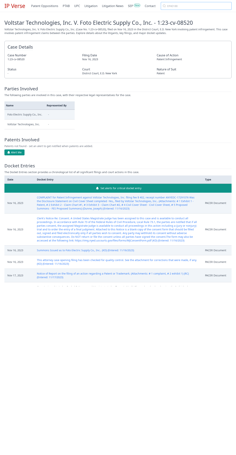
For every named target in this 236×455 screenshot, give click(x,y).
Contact (150, 6)
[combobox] (196, 6)
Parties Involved (21, 89)
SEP (130, 6)
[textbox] (198, 6)
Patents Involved (21, 140)
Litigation (91, 6)
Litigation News (113, 6)
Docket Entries (19, 166)
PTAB (66, 6)
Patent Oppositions (44, 6)
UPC (77, 6)
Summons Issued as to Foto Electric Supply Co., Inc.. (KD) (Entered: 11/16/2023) (85, 250)
